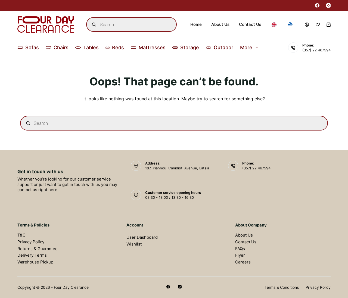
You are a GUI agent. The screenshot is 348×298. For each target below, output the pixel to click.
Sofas (32, 47)
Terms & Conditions (282, 287)
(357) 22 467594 (316, 50)
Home (196, 24)
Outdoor (223, 47)
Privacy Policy (30, 241)
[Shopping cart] (329, 25)
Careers (243, 262)
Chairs (61, 47)
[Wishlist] (318, 25)
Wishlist (134, 244)
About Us (220, 24)
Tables (91, 47)
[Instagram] (328, 5)
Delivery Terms (32, 255)
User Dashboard (142, 237)
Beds (118, 47)
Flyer (240, 255)
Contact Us (250, 24)
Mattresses (152, 47)
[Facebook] (317, 5)
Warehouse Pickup (35, 262)
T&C (21, 235)
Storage (189, 47)
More (246, 47)
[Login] (307, 25)
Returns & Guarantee (37, 248)
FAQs (240, 248)
